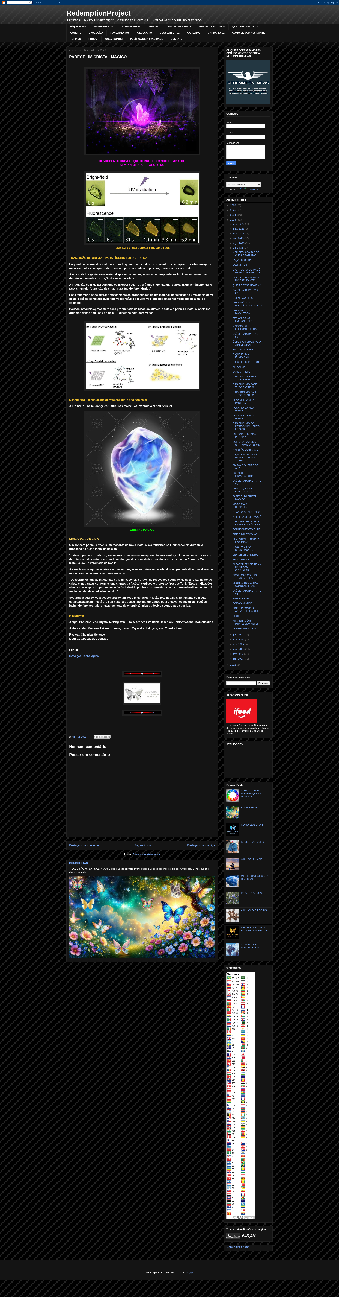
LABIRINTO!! (240, 264)
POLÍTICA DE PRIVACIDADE (146, 38)
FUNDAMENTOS (120, 32)
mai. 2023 (239, 639)
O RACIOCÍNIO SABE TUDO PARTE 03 (245, 378)
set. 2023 (238, 238)
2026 (233, 205)
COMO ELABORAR (252, 824)
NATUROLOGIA (241, 598)
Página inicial (78, 26)
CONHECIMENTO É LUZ (247, 529)
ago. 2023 (239, 243)
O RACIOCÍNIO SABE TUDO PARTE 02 (245, 386)
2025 (233, 210)
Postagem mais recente (84, 845)
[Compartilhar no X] (102, 737)
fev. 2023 (238, 653)
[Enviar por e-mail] (95, 737)
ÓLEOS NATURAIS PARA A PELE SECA (247, 343)
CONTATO (177, 38)
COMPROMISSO (131, 26)
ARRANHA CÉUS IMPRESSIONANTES (246, 622)
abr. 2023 (239, 644)
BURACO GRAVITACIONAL (244, 474)
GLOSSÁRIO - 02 (170, 32)
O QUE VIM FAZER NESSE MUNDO (243, 548)
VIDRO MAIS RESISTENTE (242, 506)
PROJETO (154, 26)
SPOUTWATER (241, 559)
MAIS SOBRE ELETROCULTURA (245, 328)
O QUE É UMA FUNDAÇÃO (241, 356)
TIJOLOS (238, 616)
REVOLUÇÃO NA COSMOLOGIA (242, 490)
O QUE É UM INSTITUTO (247, 362)
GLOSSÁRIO (144, 32)
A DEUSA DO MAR (251, 859)
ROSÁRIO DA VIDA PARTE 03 (243, 401)
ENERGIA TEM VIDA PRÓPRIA (244, 436)
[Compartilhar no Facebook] (105, 737)
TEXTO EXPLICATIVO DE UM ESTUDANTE (247, 279)
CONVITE (75, 32)
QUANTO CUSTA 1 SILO (246, 512)
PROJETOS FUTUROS (212, 26)
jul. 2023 (238, 248)
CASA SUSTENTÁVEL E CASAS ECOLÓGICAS (246, 523)
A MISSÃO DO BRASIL (245, 449)
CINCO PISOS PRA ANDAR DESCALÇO (245, 610)
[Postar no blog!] (98, 737)
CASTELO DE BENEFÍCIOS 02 (250, 946)
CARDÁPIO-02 (216, 32)
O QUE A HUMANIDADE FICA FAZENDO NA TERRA (246, 457)
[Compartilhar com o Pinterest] (109, 737)
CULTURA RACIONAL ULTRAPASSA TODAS (246, 443)
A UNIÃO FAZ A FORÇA (254, 910)
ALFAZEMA (239, 367)
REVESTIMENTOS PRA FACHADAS (246, 541)
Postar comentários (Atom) (146, 854)
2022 (233, 664)
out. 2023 (239, 233)
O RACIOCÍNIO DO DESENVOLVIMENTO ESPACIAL (246, 426)
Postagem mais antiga (201, 845)
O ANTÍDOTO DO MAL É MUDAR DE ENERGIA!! (247, 271)
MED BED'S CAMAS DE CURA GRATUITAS (246, 254)
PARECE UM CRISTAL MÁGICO (245, 498)
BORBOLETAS (78, 862)
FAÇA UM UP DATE (243, 260)
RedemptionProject (98, 13)
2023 (233, 219)
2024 (233, 215)
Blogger (189, 1272)
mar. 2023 (239, 649)
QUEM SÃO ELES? (243, 297)
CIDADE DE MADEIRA (245, 554)
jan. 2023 (238, 658)
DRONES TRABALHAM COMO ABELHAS (246, 584)
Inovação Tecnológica (84, 656)
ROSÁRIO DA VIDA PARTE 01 (243, 417)
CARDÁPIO (193, 32)
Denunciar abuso (237, 1246)
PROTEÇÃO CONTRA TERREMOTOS (245, 577)
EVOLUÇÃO (96, 32)
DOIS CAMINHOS (242, 603)
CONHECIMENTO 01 (244, 628)
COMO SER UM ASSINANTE (248, 32)
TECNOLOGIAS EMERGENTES (242, 320)
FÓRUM (93, 38)
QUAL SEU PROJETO (245, 26)
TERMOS (75, 38)
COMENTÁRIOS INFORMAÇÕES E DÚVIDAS (251, 793)
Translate (252, 189)
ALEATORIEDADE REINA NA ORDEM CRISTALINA (247, 567)
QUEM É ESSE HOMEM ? (247, 285)
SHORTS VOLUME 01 (253, 841)
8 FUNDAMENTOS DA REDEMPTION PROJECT (255, 929)
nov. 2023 (239, 228)
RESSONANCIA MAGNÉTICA (241, 312)
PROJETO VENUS (251, 893)
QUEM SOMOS (114, 38)
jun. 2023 (238, 634)
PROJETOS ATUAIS (179, 26)
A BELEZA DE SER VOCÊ (247, 516)
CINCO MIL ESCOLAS (245, 534)
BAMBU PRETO (241, 371)
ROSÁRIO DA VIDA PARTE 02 (243, 409)
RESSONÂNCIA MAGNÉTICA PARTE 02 (247, 304)
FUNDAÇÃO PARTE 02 (245, 349)
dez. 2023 (239, 224)
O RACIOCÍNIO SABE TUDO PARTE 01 (245, 393)
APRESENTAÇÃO (104, 26)
